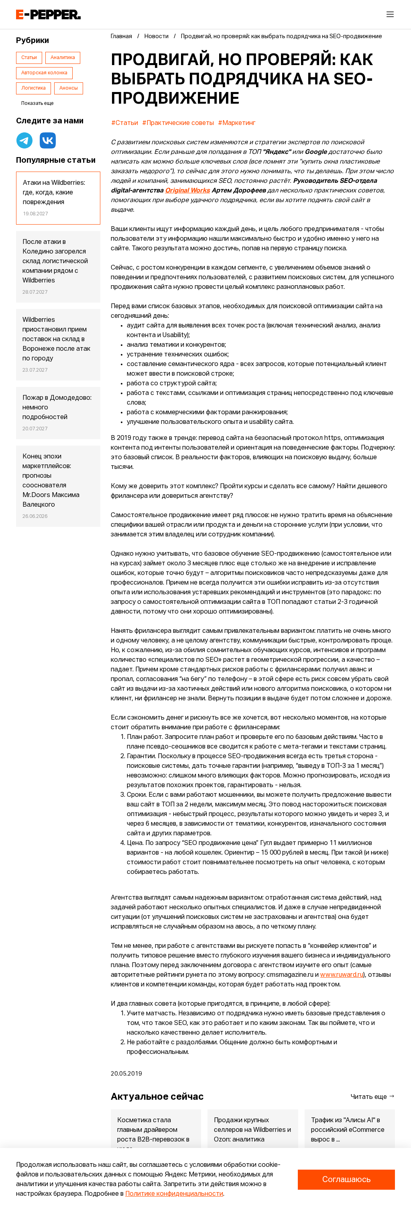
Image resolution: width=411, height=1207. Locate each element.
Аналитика (63, 57)
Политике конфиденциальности (174, 1194)
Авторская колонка (44, 73)
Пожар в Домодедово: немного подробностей (57, 408)
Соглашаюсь (346, 1180)
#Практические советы (178, 123)
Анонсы (68, 88)
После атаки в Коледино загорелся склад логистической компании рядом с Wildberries (55, 261)
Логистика (33, 88)
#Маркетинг (236, 123)
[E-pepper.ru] (48, 14)
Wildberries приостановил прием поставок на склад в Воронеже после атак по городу (56, 339)
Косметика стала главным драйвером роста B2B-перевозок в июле (153, 1135)
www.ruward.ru (341, 975)
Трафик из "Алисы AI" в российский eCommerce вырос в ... (348, 1130)
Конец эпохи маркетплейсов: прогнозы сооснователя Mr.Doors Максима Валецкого (50, 481)
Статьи (29, 57)
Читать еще (370, 1097)
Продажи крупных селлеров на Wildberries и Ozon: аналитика (252, 1130)
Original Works (187, 191)
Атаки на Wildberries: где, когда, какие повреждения (54, 193)
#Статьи (124, 123)
